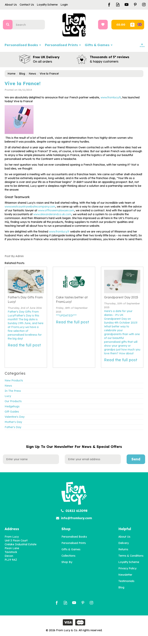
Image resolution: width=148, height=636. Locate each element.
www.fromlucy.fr (111, 97)
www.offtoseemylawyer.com (56, 210)
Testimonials (126, 581)
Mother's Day (13, 422)
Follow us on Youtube (126, 4)
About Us (124, 536)
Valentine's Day (14, 416)
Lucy (8, 396)
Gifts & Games (70, 549)
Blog (121, 587)
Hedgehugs (12, 406)
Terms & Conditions (130, 555)
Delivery (123, 543)
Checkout (120, 24)
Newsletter (125, 574)
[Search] (8, 24)
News (8, 385)
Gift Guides (12, 411)
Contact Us (27, 4)
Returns (123, 549)
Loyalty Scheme (128, 562)
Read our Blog (117, 4)
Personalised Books (74, 536)
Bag (137, 24)
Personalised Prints (73, 543)
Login (64, 4)
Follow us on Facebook (109, 4)
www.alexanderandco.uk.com (52, 214)
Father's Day (13, 427)
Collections (68, 555)
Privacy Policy (127, 568)
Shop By (66, 562)
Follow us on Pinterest (135, 4)
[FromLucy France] (19, 119)
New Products (14, 380)
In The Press (13, 391)
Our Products (13, 401)
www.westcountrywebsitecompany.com (30, 206)
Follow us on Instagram (143, 4)
